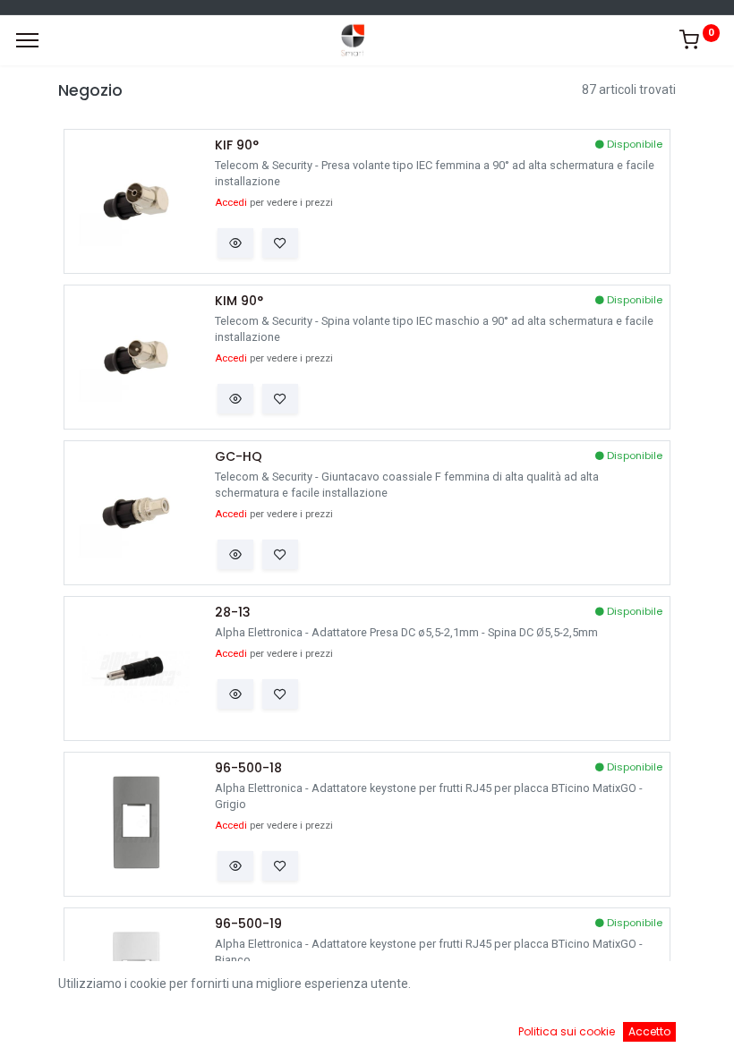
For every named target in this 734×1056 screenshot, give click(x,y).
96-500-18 (248, 768)
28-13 (233, 612)
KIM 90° (239, 301)
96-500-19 (248, 924)
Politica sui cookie (566, 1031)
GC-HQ (238, 456)
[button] (235, 243)
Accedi (231, 203)
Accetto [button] (649, 1031)
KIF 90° (237, 145)
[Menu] (27, 40)
